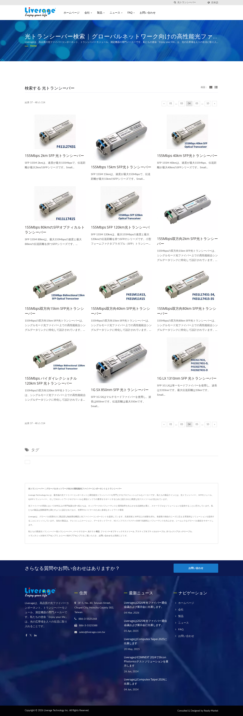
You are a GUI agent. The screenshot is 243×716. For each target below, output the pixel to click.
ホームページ (72, 12)
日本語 (214, 2)
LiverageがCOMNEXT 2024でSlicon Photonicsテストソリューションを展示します (146, 661)
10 (207, 103)
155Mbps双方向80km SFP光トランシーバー (186, 311)
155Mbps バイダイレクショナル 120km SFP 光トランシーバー (51, 381)
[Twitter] (30, 635)
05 (197, 103)
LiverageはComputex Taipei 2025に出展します (145, 641)
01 (170, 103)
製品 (100, 12)
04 (189, 103)
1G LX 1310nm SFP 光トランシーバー (187, 378)
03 (181, 103)
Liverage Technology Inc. (56, 710)
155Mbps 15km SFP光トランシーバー (121, 167)
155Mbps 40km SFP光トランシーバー (187, 155)
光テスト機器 (94, 531)
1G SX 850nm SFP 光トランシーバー (120, 389)
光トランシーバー (64, 531)
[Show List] (216, 87)
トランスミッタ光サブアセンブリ (43, 536)
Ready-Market (211, 711)
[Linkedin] (35, 635)
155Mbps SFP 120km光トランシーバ (120, 227)
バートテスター (80, 531)
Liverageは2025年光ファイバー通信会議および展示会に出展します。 (145, 623)
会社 (87, 12)
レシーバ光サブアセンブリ (71, 536)
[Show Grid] (211, 87)
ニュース (115, 12)
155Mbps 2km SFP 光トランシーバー (54, 155)
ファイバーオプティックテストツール (117, 531)
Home (33, 46)
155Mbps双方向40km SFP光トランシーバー (120, 311)
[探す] (174, 2)
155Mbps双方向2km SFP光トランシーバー (187, 241)
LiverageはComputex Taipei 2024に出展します (145, 681)
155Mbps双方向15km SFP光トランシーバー (54, 311)
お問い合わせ (148, 12)
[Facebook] (26, 635)
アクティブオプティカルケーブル (150, 531)
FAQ (130, 12)
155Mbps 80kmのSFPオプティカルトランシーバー (55, 229)
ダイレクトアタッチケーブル (179, 531)
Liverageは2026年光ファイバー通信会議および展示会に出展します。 (145, 605)
